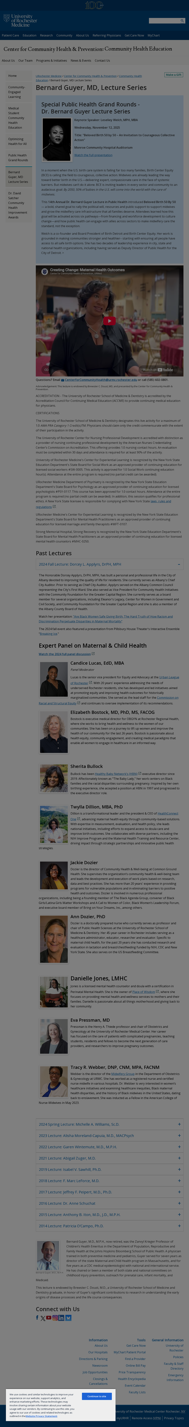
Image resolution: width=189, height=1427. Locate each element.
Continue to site (96, 1396)
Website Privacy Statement (41, 1416)
